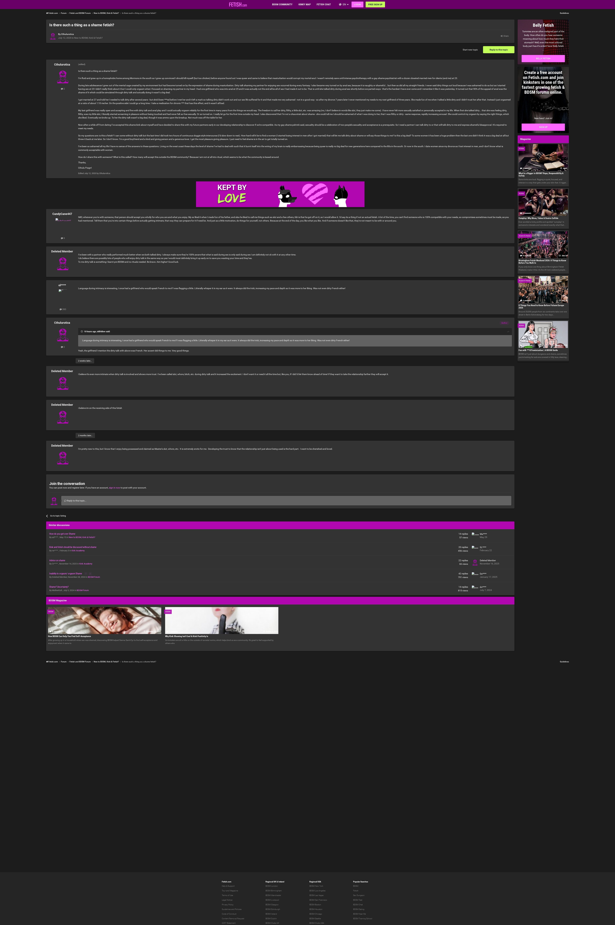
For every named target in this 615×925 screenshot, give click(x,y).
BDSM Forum (94, 577)
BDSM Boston (315, 905)
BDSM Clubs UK (272, 923)
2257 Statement (229, 923)
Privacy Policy (228, 905)
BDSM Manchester (273, 895)
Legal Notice (227, 900)
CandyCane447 (62, 214)
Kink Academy (78, 550)
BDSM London (272, 886)
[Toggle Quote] (82, 331)
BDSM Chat (358, 905)
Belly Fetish (543, 58)
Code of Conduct (229, 914)
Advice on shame (57, 560)
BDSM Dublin (271, 918)
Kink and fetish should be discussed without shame (72, 547)
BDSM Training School (362, 918)
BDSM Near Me (359, 914)
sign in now (114, 487)
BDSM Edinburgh (273, 909)
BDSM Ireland (271, 914)
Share (505, 36)
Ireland (281, 882)
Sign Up (543, 127)
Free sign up (375, 4)
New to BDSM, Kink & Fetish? (88, 38)
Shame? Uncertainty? (59, 586)
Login (357, 4)
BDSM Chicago (315, 914)
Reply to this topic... (76, 500)
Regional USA (315, 882)
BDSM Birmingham (274, 891)
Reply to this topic (499, 49)
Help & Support (228, 886)
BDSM (355, 886)
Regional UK (271, 882)
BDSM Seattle (315, 918)
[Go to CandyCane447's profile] (63, 225)
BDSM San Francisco (318, 900)
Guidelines (564, 13)
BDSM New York (316, 886)
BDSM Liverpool (272, 900)
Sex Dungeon (359, 895)
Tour (224, 891)
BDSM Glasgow (272, 905)
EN (344, 4)
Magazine (234, 891)
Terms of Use (227, 895)
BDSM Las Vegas (316, 895)
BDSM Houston (315, 909)
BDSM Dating (358, 909)
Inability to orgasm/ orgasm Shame (65, 573)
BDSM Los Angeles (317, 891)
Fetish (355, 891)
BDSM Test (357, 900)
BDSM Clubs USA (316, 923)
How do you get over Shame (62, 533)
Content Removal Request (233, 918)
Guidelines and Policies (232, 909)
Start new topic (470, 49)
